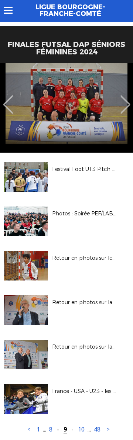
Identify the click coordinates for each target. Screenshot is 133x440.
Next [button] (125, 99)
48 (97, 429)
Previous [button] (7, 99)
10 (81, 429)
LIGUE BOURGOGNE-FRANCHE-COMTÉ (70, 10)
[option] (66, 107)
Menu (12, 10)
